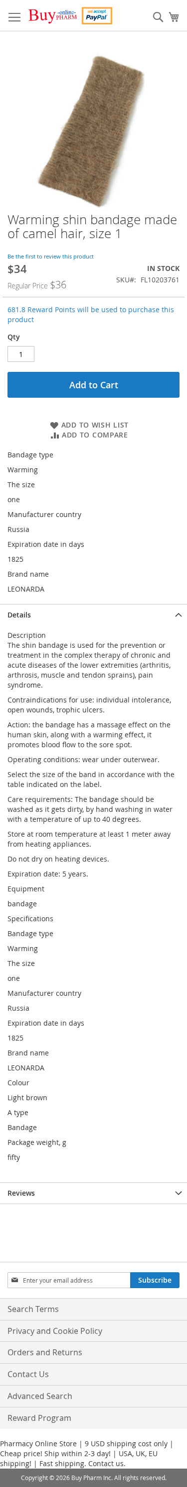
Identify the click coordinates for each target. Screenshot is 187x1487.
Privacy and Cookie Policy (54, 1330)
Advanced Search (39, 1396)
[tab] (93, 614)
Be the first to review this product (50, 256)
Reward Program (39, 1417)
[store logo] (69, 15)
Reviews (21, 1193)
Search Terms (33, 1309)
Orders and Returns (44, 1352)
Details (19, 614)
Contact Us (28, 1374)
